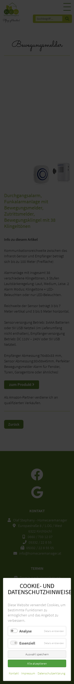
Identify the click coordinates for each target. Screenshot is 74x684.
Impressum (28, 673)
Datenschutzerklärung (51, 673)
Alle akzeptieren (37, 663)
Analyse (25, 631)
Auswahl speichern (37, 654)
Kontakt (14, 673)
